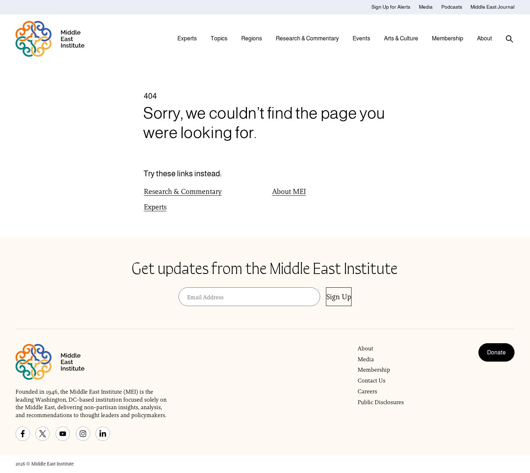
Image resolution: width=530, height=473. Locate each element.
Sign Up (338, 296)
